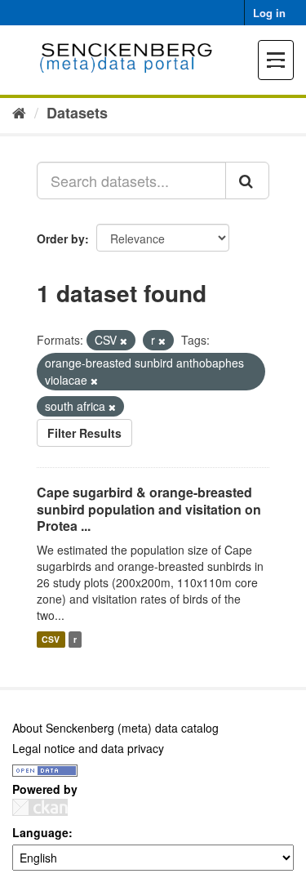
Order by (61, 238)
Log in (269, 12)
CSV (51, 639)
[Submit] (247, 180)
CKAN (40, 807)
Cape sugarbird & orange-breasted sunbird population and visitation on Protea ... (149, 509)
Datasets (77, 112)
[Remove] (123, 340)
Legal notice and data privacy (88, 748)
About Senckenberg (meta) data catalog (115, 728)
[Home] (19, 112)
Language (40, 832)
